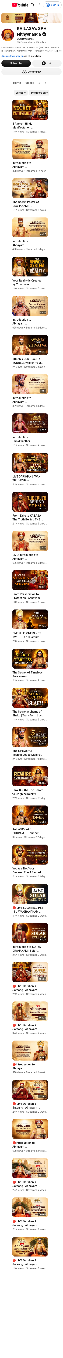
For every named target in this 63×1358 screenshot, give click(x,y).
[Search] (32, 5)
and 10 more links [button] (32, 56)
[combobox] (21, 93)
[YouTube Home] (20, 5)
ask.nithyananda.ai (13, 56)
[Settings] (39, 5)
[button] (45, 83)
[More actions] (46, 124)
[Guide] (5, 5)
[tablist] (31, 83)
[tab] (17, 83)
